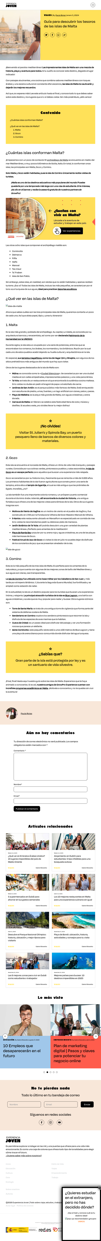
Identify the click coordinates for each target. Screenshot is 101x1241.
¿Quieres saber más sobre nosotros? (24, 1155)
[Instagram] (50, 1122)
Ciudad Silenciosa (50, 373)
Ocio (8, 1177)
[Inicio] (11, 5)
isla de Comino (15, 578)
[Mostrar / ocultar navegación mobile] (93, 5)
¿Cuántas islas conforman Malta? (26, 119)
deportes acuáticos (67, 289)
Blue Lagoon (71, 595)
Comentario (20, 750)
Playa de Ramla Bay (21, 532)
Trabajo (55, 1177)
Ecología (10, 1182)
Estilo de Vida (58, 1164)
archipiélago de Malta (57, 159)
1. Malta (17, 129)
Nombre (18, 784)
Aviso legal (10, 1205)
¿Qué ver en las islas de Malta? (25, 126)
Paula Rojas (60, 15)
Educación (10, 1168)
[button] (5, 1036)
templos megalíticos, (32, 357)
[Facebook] (41, 1122)
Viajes (54, 1168)
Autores (9, 1193)
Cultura (9, 1173)
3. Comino (18, 136)
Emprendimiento (59, 1173)
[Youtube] (59, 1122)
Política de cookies (25, 1205)
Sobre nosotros (12, 1189)
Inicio (8, 1164)
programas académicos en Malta (32, 688)
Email (17, 796)
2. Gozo (17, 133)
